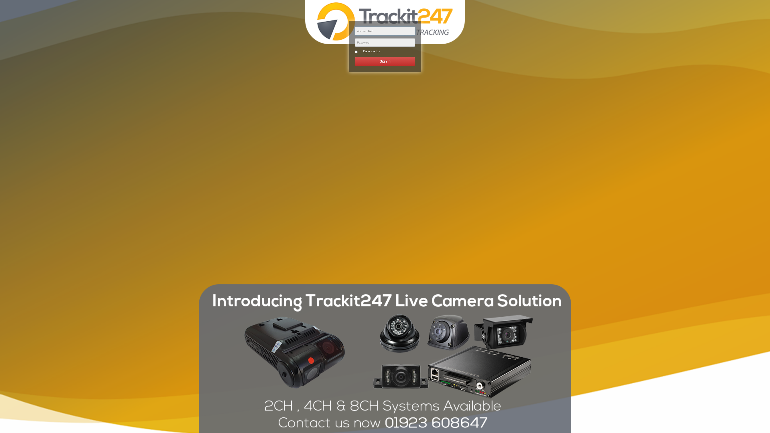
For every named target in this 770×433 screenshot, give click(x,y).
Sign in (385, 61)
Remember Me (371, 51)
